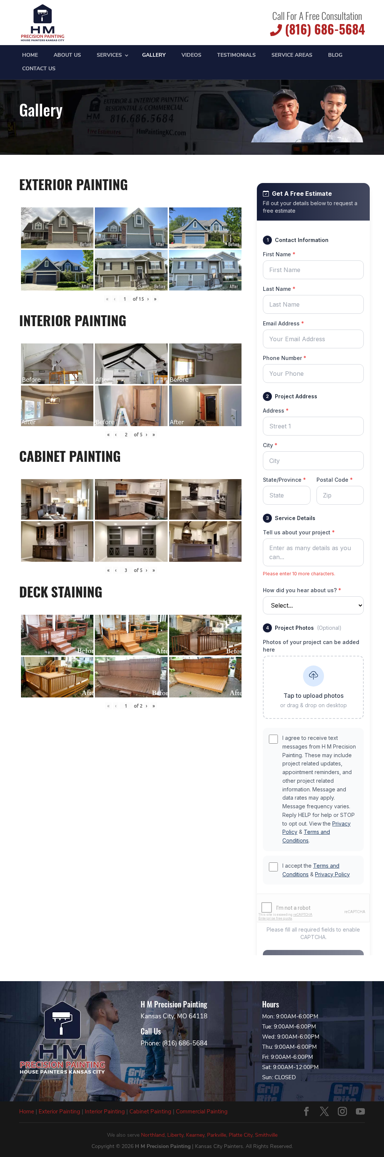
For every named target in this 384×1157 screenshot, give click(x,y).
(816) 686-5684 (323, 29)
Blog (335, 56)
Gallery (154, 56)
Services (109, 56)
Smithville (266, 1135)
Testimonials (236, 56)
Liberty (175, 1135)
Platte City (240, 1135)
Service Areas (292, 56)
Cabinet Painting (150, 1111)
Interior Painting (105, 1111)
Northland (153, 1135)
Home (30, 56)
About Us (67, 56)
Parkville (216, 1135)
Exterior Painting (59, 1111)
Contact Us (39, 69)
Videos (191, 56)
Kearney (195, 1135)
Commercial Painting (202, 1111)
